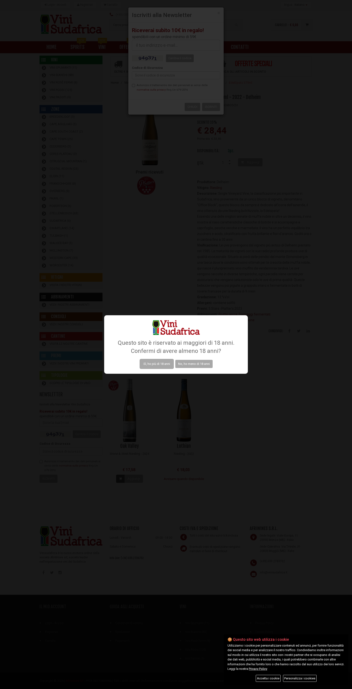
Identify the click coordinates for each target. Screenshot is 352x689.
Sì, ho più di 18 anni (156, 364)
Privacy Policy (258, 669)
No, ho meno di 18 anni (194, 364)
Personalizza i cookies (299, 678)
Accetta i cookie (268, 678)
